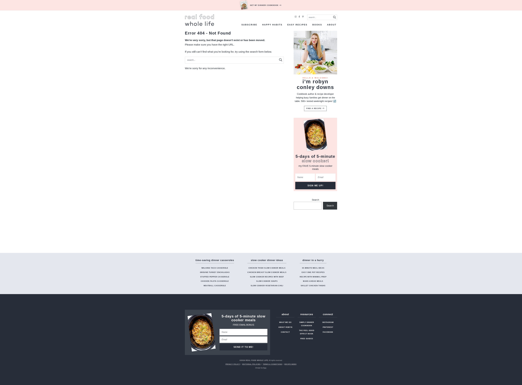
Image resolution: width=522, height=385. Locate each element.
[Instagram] (296, 17)
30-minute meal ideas (313, 268)
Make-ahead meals (313, 281)
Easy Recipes (297, 25)
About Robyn (285, 327)
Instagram (328, 322)
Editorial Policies (251, 364)
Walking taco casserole (214, 268)
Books (317, 25)
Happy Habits (272, 25)
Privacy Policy (233, 364)
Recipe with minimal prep (313, 277)
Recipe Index (290, 364)
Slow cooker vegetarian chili (267, 286)
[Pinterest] (302, 17)
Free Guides (306, 339)
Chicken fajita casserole (215, 281)
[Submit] (334, 17)
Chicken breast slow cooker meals (266, 272)
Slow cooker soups (266, 281)
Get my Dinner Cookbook (264, 5)
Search (315, 199)
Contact (285, 332)
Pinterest (328, 327)
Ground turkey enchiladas (215, 272)
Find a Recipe (314, 108)
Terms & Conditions (272, 364)
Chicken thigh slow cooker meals (266, 268)
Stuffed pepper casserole (214, 277)
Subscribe (249, 25)
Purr (264, 368)
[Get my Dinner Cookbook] (244, 5)
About (331, 25)
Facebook (328, 332)
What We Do (285, 322)
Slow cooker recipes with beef (267, 277)
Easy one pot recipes (313, 272)
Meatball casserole (215, 286)
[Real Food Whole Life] (199, 20)
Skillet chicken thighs (313, 286)
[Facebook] (299, 17)
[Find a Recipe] (315, 52)
